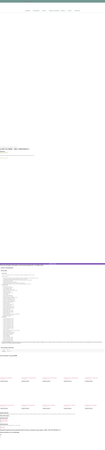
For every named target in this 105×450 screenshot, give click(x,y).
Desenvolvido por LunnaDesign (9, 432)
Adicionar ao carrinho (52, 263)
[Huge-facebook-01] (73, 1)
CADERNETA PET (77, 10)
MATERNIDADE (27, 10)
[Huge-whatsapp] (76, 1)
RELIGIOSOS (63, 10)
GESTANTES (44, 10)
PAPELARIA (70, 10)
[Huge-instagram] (75, 1)
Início (0, 147)
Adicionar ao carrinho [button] (4, 381)
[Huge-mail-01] (78, 1)
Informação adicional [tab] (9, 267)
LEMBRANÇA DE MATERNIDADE (54, 10)
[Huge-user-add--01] (80, 1)
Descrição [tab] (3, 267)
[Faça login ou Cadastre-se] (24, 0)
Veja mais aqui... (5, 415)
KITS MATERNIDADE (36, 10)
